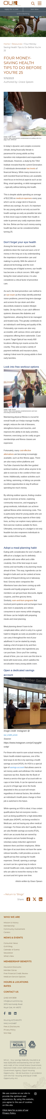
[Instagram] (9, 1013)
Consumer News (11, 943)
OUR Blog (8, 947)
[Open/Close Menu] (39, 3)
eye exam (10, 295)
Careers (7, 932)
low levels (31, 168)
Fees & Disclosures (12, 1027)
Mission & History (11, 923)
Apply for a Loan (11, 9)
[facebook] (5, 1013)
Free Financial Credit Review (16, 974)
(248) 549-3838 (10, 998)
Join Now (35, 9)
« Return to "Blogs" (14, 894)
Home (7, 44)
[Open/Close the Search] (33, 3)
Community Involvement (14, 929)
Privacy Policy (9, 1030)
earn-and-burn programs (22, 600)
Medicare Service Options (15, 977)
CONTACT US (11, 992)
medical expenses (24, 198)
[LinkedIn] (15, 1013)
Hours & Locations (16, 982)
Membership (9, 926)
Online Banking (23, 14)
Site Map (7, 1033)
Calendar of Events (12, 950)
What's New (9, 956)
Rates (7, 986)
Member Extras (10, 970)
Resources (17, 44)
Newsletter (8, 953)
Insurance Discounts (12, 967)
